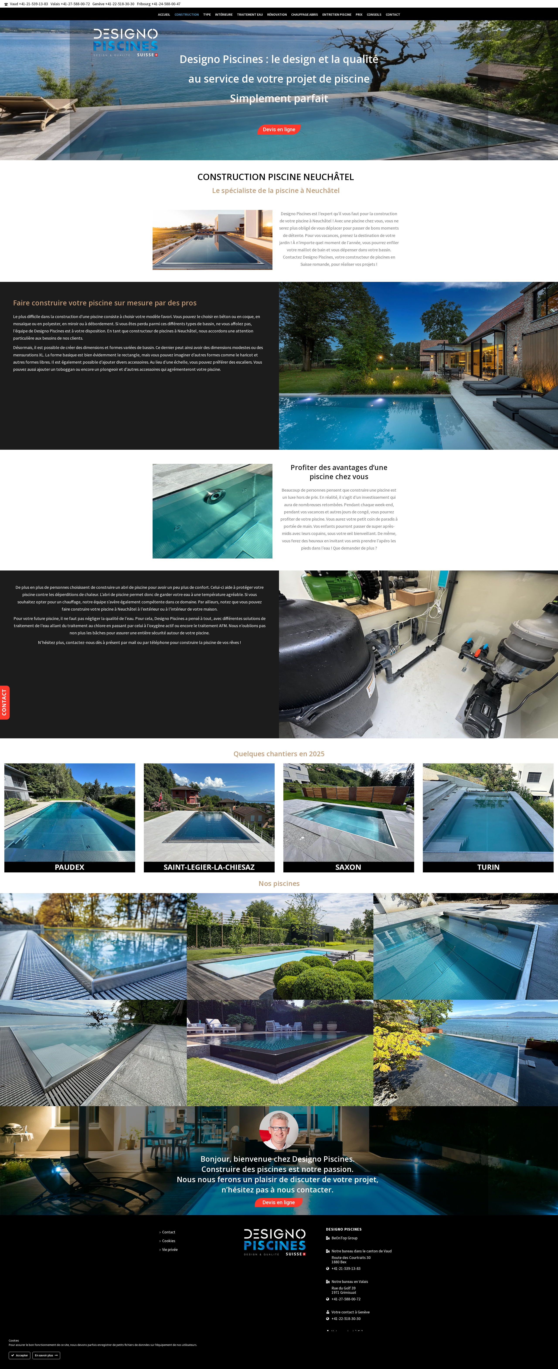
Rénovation (277, 14)
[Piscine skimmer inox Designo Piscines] (467, 1074)
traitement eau (250, 14)
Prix (359, 14)
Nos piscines (93, 923)
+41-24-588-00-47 (165, 3)
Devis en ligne (279, 129)
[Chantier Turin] (488, 817)
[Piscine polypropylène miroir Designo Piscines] (280, 967)
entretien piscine (336, 14)
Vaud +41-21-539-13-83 (29, 3)
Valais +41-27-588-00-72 (70, 3)
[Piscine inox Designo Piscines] (93, 1074)
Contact (393, 14)
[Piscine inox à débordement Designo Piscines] (93, 967)
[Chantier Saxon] (348, 817)
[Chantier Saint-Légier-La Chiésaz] (209, 817)
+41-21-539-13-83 (346, 1268)
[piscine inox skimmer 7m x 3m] (467, 967)
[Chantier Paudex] (69, 817)
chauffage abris (304, 14)
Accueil (164, 14)
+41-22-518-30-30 (119, 3)
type (207, 14)
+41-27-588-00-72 (346, 1299)
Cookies (168, 1240)
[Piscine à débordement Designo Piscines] (280, 1074)
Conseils (374, 14)
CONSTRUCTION (187, 14)
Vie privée (170, 1249)
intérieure (224, 14)
